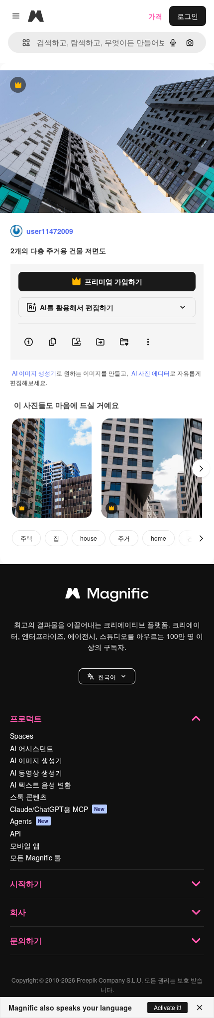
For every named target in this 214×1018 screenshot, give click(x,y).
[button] (107, 676)
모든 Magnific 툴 (35, 857)
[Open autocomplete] (22, 42)
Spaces (21, 736)
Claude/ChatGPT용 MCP (57, 809)
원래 (57, 85)
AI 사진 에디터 (150, 373)
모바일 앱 (25, 845)
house (88, 538)
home (158, 538)
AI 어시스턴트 (31, 748)
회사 (18, 912)
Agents (29, 821)
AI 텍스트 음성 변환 (40, 785)
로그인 (187, 16)
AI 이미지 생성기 (34, 373)
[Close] (200, 1008)
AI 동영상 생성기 (36, 773)
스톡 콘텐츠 (28, 797)
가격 (155, 16)
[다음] (201, 468)
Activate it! (167, 1007)
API (15, 833)
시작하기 (26, 883)
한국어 (107, 676)
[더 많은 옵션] (148, 342)
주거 (124, 538)
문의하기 (26, 940)
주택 (26, 538)
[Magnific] (107, 595)
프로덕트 (26, 718)
